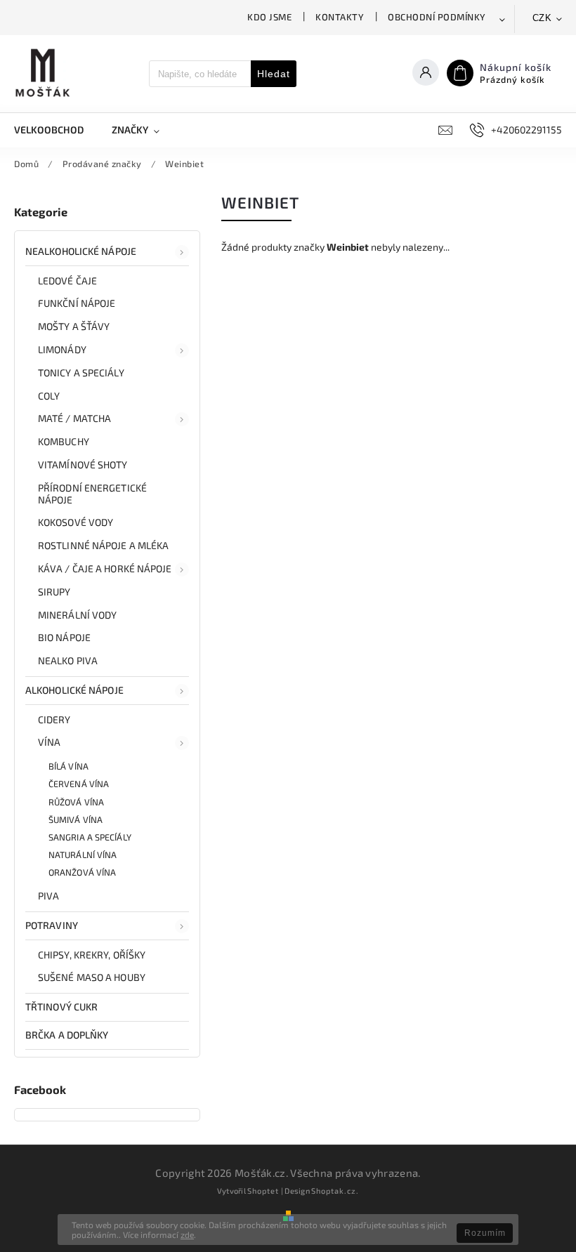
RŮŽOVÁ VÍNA (76, 802)
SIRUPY (54, 592)
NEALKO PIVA (68, 660)
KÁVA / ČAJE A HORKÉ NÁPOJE (105, 568)
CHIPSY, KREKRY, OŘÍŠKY (91, 955)
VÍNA (49, 742)
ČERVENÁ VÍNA (78, 783)
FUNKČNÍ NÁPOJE (76, 303)
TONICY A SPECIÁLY (81, 372)
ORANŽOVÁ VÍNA (82, 872)
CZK (542, 18)
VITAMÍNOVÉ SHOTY (83, 464)
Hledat (273, 73)
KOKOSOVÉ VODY (75, 522)
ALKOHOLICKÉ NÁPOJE (74, 690)
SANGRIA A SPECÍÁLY (89, 837)
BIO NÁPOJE (64, 637)
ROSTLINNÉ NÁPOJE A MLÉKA (103, 545)
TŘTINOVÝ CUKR (61, 1007)
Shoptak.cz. (335, 1190)
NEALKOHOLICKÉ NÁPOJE (80, 251)
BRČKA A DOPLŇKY (67, 1035)
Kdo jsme (269, 16)
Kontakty (339, 16)
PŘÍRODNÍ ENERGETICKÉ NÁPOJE (92, 494)
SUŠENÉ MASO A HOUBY (91, 977)
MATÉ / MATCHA (74, 418)
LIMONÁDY (62, 349)
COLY (49, 396)
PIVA (48, 896)
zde (187, 1234)
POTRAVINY (51, 925)
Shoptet (263, 1190)
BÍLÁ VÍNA (68, 766)
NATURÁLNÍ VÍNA (82, 854)
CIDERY (54, 719)
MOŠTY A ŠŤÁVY (74, 326)
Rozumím (485, 1233)
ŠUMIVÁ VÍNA (75, 819)
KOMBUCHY (63, 441)
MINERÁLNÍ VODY (77, 615)
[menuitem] (56, 129)
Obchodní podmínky (437, 16)
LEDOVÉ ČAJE (67, 280)
